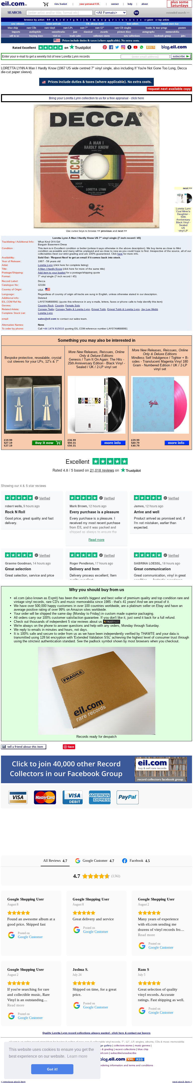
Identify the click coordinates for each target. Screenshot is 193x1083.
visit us (57, 35)
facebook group (162, 35)
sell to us (14, 35)
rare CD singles (123, 27)
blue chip (13, 27)
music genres (142, 1045)
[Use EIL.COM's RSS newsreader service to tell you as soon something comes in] (135, 1060)
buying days (36, 35)
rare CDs (31, 27)
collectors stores (101, 35)
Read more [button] (146, 935)
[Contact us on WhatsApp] (141, 48)
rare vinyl (49, 27)
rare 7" (84, 27)
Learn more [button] (77, 1056)
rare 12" (99, 27)
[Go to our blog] (174, 48)
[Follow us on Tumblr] (129, 48)
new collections (132, 35)
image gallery (104, 1045)
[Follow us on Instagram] (123, 48)
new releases (17, 23)
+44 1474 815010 (53, 328)
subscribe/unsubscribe (123, 1053)
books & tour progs (156, 27)
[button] (166, 797)
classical (88, 31)
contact (115, 4)
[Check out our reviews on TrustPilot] (111, 621)
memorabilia (172, 31)
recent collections (125, 1049)
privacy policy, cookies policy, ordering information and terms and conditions (109, 1065)
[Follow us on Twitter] (117, 48)
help (130, 4)
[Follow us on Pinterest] (105, 48)
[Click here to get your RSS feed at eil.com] (150, 48)
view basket (60, 4)
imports (16, 31)
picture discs (124, 31)
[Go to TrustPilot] (51, 49)
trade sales (75, 35)
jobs (183, 35)
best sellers (132, 23)
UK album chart (95, 23)
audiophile (35, 31)
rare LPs (68, 27)
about (144, 4)
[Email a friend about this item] (23, 748)
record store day (170, 23)
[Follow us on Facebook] (111, 48)
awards (104, 31)
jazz (75, 31)
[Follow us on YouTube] (135, 48)
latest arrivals (53, 23)
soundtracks (58, 31)
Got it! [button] (52, 1069)
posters (182, 27)
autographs (148, 31)
